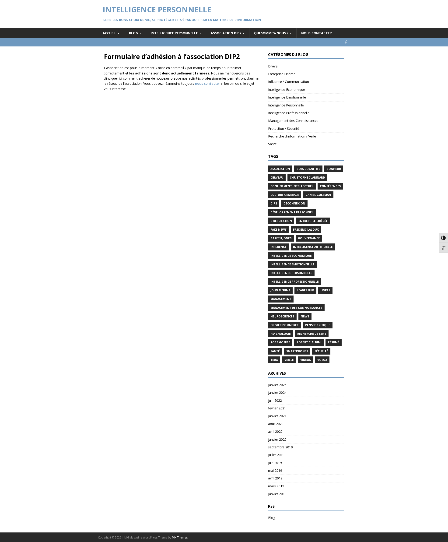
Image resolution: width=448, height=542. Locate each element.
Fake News (278, 230)
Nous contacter (316, 33)
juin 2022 (275, 400)
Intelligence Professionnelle (288, 113)
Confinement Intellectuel (291, 186)
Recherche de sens (311, 334)
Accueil (109, 33)
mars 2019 (276, 486)
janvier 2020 (277, 439)
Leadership (305, 290)
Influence (278, 247)
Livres (325, 290)
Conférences (330, 186)
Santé (272, 144)
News (305, 316)
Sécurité (321, 351)
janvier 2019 (277, 494)
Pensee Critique (317, 325)
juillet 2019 (276, 455)
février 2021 (277, 408)
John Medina (280, 290)
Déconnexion (294, 203)
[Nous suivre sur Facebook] (346, 42)
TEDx (274, 360)
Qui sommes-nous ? (271, 33)
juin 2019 (275, 463)
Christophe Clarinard (307, 177)
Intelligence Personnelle (174, 33)
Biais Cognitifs (308, 169)
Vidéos (305, 360)
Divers (273, 66)
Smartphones (297, 351)
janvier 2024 (277, 392)
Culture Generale (284, 195)
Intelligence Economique (286, 89)
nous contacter (207, 83)
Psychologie (280, 334)
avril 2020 (275, 431)
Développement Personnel (291, 212)
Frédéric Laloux (306, 230)
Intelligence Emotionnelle (287, 97)
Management (280, 299)
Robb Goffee (280, 342)
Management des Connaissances (293, 120)
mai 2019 (275, 470)
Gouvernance (309, 238)
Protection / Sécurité (283, 128)
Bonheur (334, 169)
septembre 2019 (280, 447)
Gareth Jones (280, 238)
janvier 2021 (277, 416)
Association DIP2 (226, 33)
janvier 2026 (277, 385)
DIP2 (273, 203)
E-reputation (281, 221)
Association (280, 169)
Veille (289, 360)
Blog (133, 33)
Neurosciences (282, 316)
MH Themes (180, 537)
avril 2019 (275, 478)
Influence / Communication (288, 81)
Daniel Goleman (318, 195)
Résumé (333, 342)
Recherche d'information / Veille (292, 136)
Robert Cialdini (309, 342)
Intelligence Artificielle (313, 247)
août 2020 (276, 424)
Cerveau (276, 177)
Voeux (322, 360)
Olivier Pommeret (284, 325)
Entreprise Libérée (281, 74)
